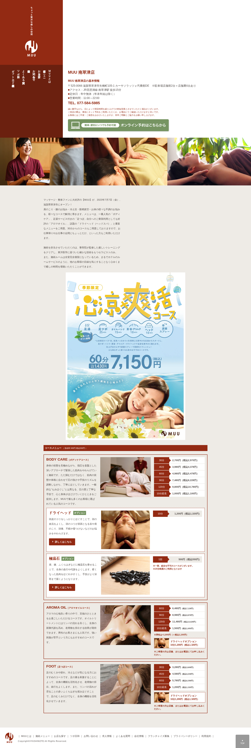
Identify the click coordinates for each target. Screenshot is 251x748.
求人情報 (107, 736)
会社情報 (139, 736)
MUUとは (26, 736)
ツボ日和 (18, 71)
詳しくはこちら (63, 541)
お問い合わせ (34, 74)
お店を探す (39, 72)
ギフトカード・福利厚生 (13, 75)
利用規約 (206, 736)
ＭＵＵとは (49, 75)
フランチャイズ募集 (158, 736)
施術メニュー (44, 72)
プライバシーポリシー (185, 736)
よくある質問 (23, 74)
